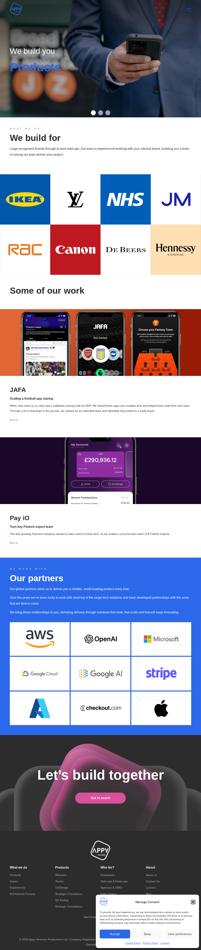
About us (151, 875)
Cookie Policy (133, 943)
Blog (148, 893)
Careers (151, 887)
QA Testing (62, 900)
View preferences (180, 934)
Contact (165, 943)
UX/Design (61, 887)
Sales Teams (108, 893)
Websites (61, 875)
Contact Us (153, 881)
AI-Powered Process (22, 893)
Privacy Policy (151, 943)
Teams (14, 881)
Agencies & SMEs (111, 887)
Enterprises (107, 875)
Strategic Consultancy (68, 893)
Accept (115, 934)
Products (15, 875)
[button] (193, 902)
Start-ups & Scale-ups (114, 881)
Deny (147, 934)
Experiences (17, 887)
